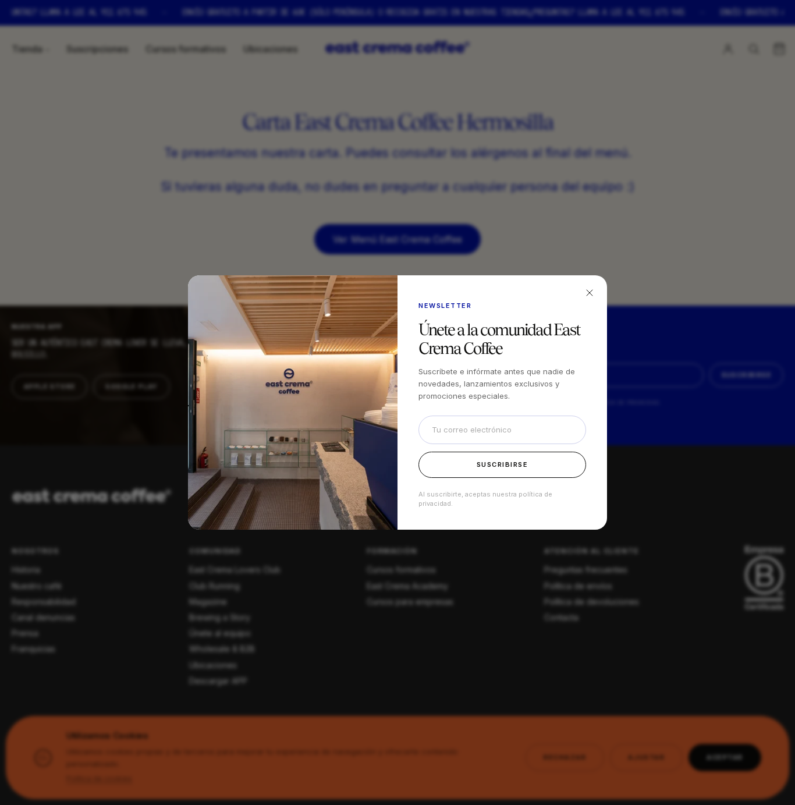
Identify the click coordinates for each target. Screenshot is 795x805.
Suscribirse (502, 464)
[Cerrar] (589, 293)
